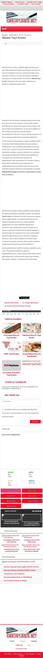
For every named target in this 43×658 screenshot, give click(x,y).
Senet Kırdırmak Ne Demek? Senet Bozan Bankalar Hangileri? (11, 523)
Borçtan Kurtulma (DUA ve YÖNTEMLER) (18, 577)
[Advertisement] (21, 56)
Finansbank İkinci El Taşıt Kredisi (11, 336)
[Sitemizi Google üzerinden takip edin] (17, 8)
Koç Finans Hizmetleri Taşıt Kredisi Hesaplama (11, 375)
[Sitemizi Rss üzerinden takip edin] (29, 8)
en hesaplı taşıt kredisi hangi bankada (17, 306)
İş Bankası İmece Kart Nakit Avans (31, 541)
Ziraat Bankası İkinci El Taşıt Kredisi (32, 355)
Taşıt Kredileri (13, 35)
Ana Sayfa (7, 654)
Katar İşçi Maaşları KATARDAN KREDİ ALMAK (19, 570)
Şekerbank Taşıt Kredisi (31, 364)
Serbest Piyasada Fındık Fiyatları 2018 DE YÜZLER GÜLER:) (22, 567)
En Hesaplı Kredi (21, 649)
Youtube (34, 641)
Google (22, 641)
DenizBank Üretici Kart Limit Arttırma (11, 541)
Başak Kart (32, 491)
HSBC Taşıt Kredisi (11, 354)
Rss (29, 645)
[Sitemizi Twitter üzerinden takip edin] (14, 8)
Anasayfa (5, 35)
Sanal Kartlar (33, 501)
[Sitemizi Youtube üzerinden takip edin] (21, 8)
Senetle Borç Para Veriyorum (14, 574)
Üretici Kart (10, 501)
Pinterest (19, 645)
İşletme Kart (11, 506)
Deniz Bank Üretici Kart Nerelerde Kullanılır (31, 550)
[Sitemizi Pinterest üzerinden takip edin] (25, 8)
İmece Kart (32, 496)
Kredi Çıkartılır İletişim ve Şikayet (15, 581)
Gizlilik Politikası (6, 2)
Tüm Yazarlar (35, 4)
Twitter (12, 641)
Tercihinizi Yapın (23, 4)
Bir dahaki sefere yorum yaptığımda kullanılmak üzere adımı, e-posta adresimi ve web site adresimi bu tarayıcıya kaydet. (20, 413)
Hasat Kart (10, 496)
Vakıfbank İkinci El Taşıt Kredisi (31, 336)
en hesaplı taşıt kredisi (30, 303)
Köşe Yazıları (11, 491)
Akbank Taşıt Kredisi (11, 303)
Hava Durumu (19, 2)
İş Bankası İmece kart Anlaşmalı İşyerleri (11, 550)
